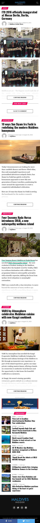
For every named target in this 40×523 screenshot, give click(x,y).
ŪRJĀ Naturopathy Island (17, 263)
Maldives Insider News (16, 24)
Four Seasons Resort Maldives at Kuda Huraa (18, 260)
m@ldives (13, 136)
